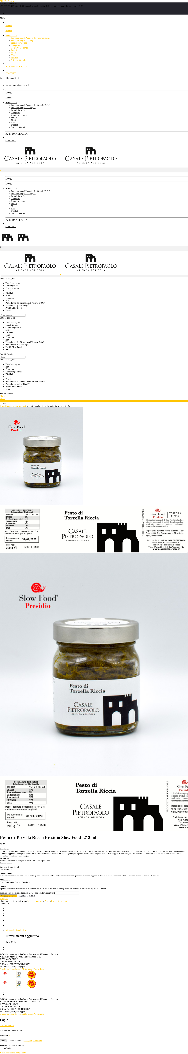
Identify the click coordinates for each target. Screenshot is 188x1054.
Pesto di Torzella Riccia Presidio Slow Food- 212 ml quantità (26, 893)
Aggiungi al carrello (8, 896)
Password (5, 1035)
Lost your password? (33, 1040)
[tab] (97, 930)
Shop (7, 406)
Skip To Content (7, 1)
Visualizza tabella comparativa (13, 1053)
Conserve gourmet (18, 406)
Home (2, 406)
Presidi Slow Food (59, 901)
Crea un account (7, 1025)
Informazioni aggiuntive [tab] (16, 930)
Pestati (47, 901)
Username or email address (12, 1030)
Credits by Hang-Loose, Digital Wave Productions (22, 969)
